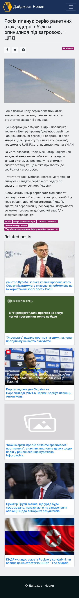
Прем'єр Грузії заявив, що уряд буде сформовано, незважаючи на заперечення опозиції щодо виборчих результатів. (36, 507)
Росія (8, 221)
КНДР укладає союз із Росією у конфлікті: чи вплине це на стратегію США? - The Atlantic (38, 561)
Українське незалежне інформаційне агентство (31, 229)
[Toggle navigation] (71, 7)
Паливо (42, 221)
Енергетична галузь (24, 221)
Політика (68, 48)
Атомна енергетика (16, 225)
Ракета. (52, 221)
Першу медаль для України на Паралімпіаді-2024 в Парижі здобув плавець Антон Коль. (38, 392)
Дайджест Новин (28, 6)
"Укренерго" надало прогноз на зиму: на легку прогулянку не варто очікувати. (39, 339)
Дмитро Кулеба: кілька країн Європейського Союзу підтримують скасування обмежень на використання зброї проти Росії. (39, 285)
